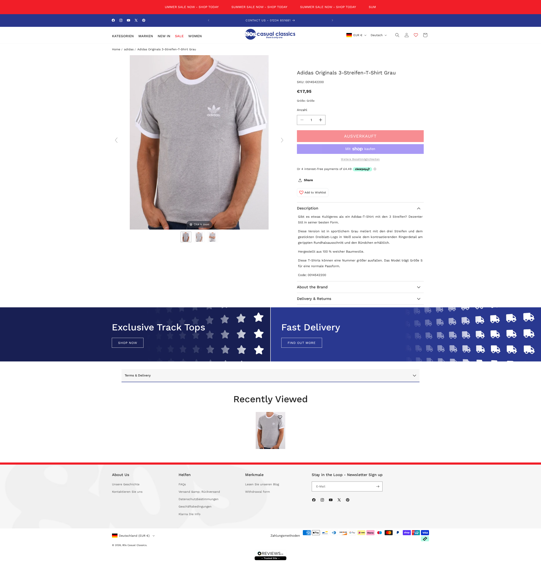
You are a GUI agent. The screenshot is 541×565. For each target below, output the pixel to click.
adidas (129, 49)
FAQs (182, 484)
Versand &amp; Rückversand (199, 491)
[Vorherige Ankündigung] (208, 20)
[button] (122, 36)
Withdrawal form (257, 491)
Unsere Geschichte (125, 484)
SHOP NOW (127, 343)
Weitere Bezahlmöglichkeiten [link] (360, 159)
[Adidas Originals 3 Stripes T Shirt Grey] (186, 237)
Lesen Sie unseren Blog (262, 484)
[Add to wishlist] (280, 417)
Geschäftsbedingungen (195, 506)
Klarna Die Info (189, 514)
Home (116, 49)
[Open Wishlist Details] (416, 35)
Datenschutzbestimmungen (199, 499)
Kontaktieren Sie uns (127, 491)
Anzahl (302, 110)
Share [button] (308, 180)
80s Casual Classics (134, 545)
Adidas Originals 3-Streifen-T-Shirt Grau (166, 49)
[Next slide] (282, 140)
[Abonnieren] (377, 486)
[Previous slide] (116, 140)
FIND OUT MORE (302, 343)
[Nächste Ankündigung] (332, 20)
